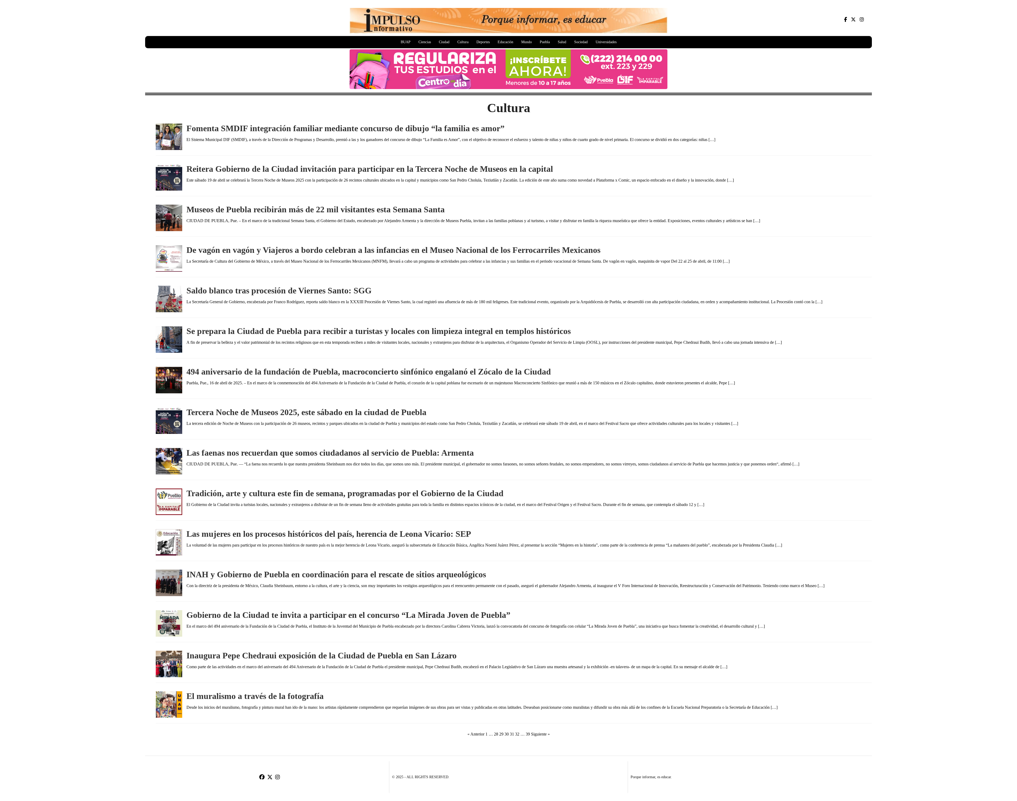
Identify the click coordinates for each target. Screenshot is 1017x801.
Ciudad (444, 42)
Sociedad (581, 42)
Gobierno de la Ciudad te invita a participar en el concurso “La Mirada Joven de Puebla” (348, 615)
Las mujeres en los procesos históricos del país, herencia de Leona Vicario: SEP (328, 534)
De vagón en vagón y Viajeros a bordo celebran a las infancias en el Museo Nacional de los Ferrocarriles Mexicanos (394, 250)
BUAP (406, 42)
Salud (562, 42)
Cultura (463, 42)
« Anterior (475, 734)
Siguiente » (540, 734)
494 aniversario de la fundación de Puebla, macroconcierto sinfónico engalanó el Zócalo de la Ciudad (368, 371)
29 (501, 734)
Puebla (545, 42)
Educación (505, 42)
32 (517, 734)
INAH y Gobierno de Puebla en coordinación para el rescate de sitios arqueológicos (336, 574)
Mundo (526, 42)
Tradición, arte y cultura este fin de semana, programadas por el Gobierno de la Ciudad (344, 493)
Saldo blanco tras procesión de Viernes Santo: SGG (279, 290)
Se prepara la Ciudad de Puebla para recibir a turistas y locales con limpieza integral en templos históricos (378, 331)
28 (496, 734)
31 (512, 734)
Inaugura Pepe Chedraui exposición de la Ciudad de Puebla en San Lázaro (321, 655)
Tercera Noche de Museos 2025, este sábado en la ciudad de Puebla (306, 412)
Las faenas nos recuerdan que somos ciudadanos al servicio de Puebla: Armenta (330, 452)
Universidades (606, 42)
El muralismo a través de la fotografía (255, 696)
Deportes (483, 42)
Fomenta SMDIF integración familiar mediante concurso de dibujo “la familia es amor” (345, 128)
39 (528, 734)
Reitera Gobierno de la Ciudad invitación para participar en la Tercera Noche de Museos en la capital (369, 169)
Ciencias (424, 42)
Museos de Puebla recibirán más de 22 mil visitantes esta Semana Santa (315, 209)
